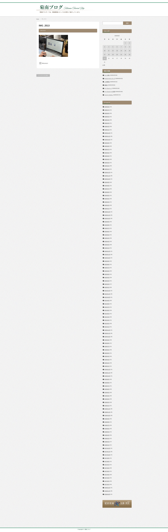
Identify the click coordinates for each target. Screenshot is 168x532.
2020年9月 (106, 340)
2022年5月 (106, 274)
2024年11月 (107, 175)
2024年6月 (106, 192)
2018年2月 (106, 441)
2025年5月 (106, 156)
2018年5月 (106, 431)
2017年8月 (106, 461)
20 (117, 54)
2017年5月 (106, 471)
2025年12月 (107, 133)
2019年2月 (106, 402)
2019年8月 (106, 382)
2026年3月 (106, 123)
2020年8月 (106, 343)
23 (129, 54)
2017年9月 (106, 458)
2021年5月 (106, 313)
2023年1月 (106, 248)
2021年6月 (106, 310)
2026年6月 (106, 113)
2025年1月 (106, 169)
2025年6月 (106, 152)
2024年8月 (106, 185)
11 (108, 50)
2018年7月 (106, 425)
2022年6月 (106, 271)
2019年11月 (107, 372)
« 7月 (103, 65)
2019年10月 (107, 376)
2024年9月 (106, 182)
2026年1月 (106, 129)
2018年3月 (106, 438)
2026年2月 (106, 126)
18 (108, 54)
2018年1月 (106, 445)
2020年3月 (106, 359)
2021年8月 (106, 303)
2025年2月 (106, 165)
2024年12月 (107, 172)
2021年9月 (106, 300)
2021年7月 (106, 307)
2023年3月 (106, 241)
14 (121, 50)
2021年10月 (107, 297)
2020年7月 (106, 346)
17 (104, 54)
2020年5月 (106, 353)
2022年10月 (107, 257)
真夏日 (106, 85)
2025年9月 (106, 143)
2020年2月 (106, 363)
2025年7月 (106, 149)
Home (37, 18)
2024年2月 (106, 205)
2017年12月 (107, 448)
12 (112, 50)
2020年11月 (107, 333)
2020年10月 (107, 336)
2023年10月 (107, 218)
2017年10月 (107, 454)
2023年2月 (106, 244)
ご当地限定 (107, 81)
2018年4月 (106, 435)
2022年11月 (107, 254)
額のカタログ (45, 63)
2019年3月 (106, 399)
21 (121, 54)
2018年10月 (107, 415)
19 (112, 54)
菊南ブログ (87, 529)
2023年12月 (107, 211)
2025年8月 (106, 146)
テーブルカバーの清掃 (109, 91)
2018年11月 (107, 412)
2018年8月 (106, 422)
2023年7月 (106, 228)
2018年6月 (106, 428)
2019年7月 (106, 386)
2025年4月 (106, 159)
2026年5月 (106, 116)
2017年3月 (106, 477)
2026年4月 (106, 120)
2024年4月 (106, 198)
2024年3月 (106, 202)
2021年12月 (107, 290)
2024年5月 (106, 195)
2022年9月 (106, 261)
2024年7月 (106, 188)
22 (125, 54)
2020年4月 (106, 356)
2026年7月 (106, 110)
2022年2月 (106, 284)
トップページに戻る (43, 75)
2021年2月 (106, 323)
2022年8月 (106, 264)
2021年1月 (106, 326)
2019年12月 (107, 369)
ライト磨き (107, 75)
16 (129, 50)
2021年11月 (107, 294)
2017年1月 (106, 484)
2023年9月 (106, 221)
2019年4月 (106, 395)
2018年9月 (106, 418)
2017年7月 (106, 464)
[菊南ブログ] (67, 13)
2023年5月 (106, 234)
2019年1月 (106, 405)
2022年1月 (106, 287)
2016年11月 (107, 491)
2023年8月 (106, 225)
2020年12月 (107, 330)
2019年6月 (106, 389)
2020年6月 (106, 349)
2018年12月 (107, 408)
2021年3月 (106, 320)
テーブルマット (108, 88)
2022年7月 (106, 267)
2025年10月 (107, 139)
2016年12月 (107, 487)
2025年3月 (106, 162)
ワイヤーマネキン (108, 94)
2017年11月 (107, 451)
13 (117, 50)
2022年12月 (107, 251)
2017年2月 (106, 481)
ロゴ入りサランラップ (109, 78)
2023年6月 (106, 231)
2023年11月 (107, 215)
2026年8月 (106, 106)
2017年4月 (106, 474)
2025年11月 (107, 136)
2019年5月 (106, 392)
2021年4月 (106, 317)
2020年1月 (106, 366)
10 (104, 50)
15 (125, 50)
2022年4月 (106, 277)
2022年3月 (106, 280)
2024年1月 (106, 208)
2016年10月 (107, 494)
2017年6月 (106, 468)
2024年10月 (107, 179)
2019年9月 (106, 379)
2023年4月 (106, 238)
